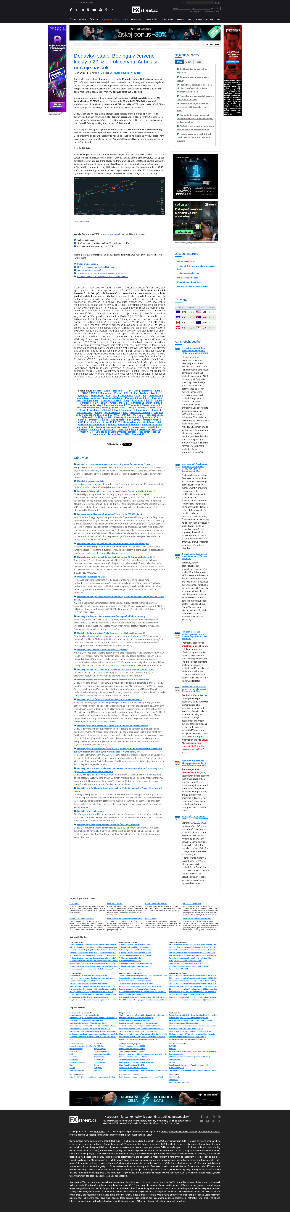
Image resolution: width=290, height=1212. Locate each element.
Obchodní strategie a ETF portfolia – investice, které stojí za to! (192, 1034)
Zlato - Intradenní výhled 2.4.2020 (131, 1051)
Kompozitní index (100, 1062)
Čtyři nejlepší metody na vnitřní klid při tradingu (136, 1018)
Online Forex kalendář (187, 278)
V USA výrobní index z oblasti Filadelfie (133, 966)
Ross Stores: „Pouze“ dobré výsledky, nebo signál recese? (141, 986)
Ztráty (103, 403)
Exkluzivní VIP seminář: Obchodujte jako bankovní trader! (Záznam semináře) (194, 763)
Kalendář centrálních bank (189, 282)
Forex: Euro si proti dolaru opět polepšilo (84, 1015)
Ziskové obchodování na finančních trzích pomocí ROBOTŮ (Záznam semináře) (195, 350)
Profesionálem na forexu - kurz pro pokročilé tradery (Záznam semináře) (194, 689)
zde (79, 1198)
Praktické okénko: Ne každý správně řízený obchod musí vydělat (92, 989)
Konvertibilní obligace (77, 1062)
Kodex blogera (213, 1131)
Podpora (129, 398)
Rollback (97, 1070)
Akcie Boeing (117, 420)
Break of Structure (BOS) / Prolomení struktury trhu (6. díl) (190, 1031)
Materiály (94, 429)
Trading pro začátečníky (108, 427)
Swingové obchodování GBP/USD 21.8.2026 (185, 961)
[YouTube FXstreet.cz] (94, 10)
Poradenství (127, 410)
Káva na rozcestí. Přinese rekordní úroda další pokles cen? (91, 969)
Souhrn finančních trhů (102, 1054)
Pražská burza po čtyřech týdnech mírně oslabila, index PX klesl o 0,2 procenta (194, 137)
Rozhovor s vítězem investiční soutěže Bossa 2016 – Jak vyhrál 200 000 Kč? (193, 1051)
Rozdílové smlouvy (113, 405)
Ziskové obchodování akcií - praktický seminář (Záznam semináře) (195, 556)
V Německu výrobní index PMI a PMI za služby (135, 952)
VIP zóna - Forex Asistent (192, 904)
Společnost (149, 422)
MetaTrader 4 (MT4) (176, 1068)
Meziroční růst (84, 412)
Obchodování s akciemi (88, 398)
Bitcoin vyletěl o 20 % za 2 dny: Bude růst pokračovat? (88, 975)
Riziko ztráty (133, 420)
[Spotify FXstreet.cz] (100, 10)
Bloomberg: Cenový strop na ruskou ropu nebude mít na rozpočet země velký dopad (143, 1070)
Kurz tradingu (93, 422)
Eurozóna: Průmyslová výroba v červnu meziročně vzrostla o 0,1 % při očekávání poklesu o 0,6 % (93, 1018)
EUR (108, 395)
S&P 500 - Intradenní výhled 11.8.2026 (133, 1057)
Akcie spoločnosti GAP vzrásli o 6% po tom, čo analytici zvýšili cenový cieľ (93, 1037)
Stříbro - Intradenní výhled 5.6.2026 (132, 1046)
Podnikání (84, 403)
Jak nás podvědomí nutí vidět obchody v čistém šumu (88, 983)
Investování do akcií (111, 400)
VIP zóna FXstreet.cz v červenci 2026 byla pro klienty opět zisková (93, 961)
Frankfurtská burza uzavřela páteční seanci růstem (137, 989)
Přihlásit (215, 9)
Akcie (107, 391)
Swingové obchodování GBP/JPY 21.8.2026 (185, 963)
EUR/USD (172, 1046)
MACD (85, 393)
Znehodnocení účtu (176, 1054)
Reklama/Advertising (115, 1135)
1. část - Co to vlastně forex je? (156, 904)
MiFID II (123, 403)
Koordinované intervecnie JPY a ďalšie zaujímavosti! (188, 1065)
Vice (125, 427)
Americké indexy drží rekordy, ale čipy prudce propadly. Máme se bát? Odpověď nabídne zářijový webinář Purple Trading (93, 944)
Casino (96, 1065)
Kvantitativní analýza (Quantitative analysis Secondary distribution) (81, 1046)
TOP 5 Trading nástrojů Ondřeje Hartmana (115, 432)
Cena (139, 398)
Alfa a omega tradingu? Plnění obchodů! (183, 1023)
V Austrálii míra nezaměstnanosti (131, 969)
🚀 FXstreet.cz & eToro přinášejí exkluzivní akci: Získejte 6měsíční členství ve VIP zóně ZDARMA (93, 955)
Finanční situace (150, 405)
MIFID (94, 393)
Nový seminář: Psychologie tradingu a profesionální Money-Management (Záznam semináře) (194, 467)
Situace (155, 410)
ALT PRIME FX (99, 1059)
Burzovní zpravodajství (121, 73)
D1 (159, 427)
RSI (126, 393)
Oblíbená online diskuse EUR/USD (193, 287)
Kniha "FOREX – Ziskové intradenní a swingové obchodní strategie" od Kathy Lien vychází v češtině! (93, 1077)
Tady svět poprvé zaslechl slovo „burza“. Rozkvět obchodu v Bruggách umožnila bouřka (93, 952)
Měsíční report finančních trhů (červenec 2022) (186, 1028)
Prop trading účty (100, 1049)
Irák (116, 410)
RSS (129, 1135)
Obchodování (126, 395)
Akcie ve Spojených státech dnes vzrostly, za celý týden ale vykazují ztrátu (194, 107)
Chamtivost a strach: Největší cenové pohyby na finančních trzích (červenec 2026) (93, 966)
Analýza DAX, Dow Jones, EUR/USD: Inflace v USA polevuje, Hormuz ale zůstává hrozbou (93, 994)
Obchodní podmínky (95, 1135)
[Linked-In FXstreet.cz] (88, 10)
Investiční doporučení (87, 400)
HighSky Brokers (175, 1077)
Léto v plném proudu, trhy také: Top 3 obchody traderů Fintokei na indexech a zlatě (93, 963)
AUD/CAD (172, 1049)
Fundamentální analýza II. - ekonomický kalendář (187, 1039)
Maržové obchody (76, 1049)
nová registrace (196, 12)
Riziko (133, 393)
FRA (70, 1065)
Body (133, 429)
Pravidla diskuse (77, 1135)
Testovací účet (137, 427)
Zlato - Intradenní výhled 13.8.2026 (132, 1065)
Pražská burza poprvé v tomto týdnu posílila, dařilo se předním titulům (193, 955)
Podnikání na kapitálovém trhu (145, 403)
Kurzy (126, 400)
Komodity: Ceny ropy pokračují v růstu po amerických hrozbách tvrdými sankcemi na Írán (195, 118)
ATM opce (73, 1051)
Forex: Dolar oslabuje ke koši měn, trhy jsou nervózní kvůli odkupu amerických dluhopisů (194, 88)
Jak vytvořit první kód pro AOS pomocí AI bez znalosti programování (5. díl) (93, 947)
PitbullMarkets (99, 1046)
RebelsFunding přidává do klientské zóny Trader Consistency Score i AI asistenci (193, 1020)
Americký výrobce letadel (126, 417)
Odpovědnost (109, 429)
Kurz (157, 391)
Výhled (113, 403)
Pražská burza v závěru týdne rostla (132, 994)
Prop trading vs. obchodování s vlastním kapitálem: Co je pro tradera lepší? (93, 1000)
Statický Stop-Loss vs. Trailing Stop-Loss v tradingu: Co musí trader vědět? (143, 1015)
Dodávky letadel (103, 417)
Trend (154, 393)
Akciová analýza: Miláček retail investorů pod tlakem (88, 997)
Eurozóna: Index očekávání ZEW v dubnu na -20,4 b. (88, 1023)
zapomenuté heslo (213, 12)
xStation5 (106, 410)
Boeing (98, 412)
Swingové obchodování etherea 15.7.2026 (134, 1059)
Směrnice (123, 429)
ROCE (149, 400)
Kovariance (73, 1059)
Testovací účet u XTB (118, 434)
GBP (71, 1039)
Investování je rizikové (150, 429)
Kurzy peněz (98, 1068)
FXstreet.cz (99, 1131)
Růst (125, 412)
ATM (71, 1054)
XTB (100, 73)
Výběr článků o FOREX (142, 1135)
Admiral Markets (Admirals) (179, 1082)
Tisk (139, 73)
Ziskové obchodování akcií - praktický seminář (186, 994)
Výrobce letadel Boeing (95, 415)
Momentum (105, 393)
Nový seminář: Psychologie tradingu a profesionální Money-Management (193, 992)
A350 (80, 422)
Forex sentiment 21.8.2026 (178, 969)
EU (144, 395)
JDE (141, 415)
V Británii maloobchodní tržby (130, 958)
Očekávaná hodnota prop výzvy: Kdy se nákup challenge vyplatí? (92, 958)
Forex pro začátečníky (115, 904)
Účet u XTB (85, 432)
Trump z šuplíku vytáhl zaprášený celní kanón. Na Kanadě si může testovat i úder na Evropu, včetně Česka (143, 975)
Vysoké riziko (118, 407)
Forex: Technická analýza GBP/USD (132, 1049)
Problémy (140, 407)
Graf (147, 398)
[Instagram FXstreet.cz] (82, 10)
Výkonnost (83, 395)
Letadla (151, 427)
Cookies (201, 1131)
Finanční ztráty (155, 407)
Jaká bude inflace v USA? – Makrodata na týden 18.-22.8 (89, 1028)
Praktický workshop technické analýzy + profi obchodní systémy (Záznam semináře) (195, 635)
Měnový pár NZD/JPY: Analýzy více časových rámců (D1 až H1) (142, 1037)
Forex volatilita (150, 918)
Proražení (94, 420)
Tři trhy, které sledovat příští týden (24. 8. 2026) (136, 983)
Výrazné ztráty (99, 1057)
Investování (146, 391)
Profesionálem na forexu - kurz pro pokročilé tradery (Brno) (141, 1077)
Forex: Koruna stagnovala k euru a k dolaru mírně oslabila (190, 958)
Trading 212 (173, 1080)
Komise (158, 400)
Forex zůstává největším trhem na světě (197, 918)
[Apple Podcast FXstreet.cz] (106, 10)
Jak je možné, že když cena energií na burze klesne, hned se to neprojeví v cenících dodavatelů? (93, 1031)
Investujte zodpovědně (87, 407)
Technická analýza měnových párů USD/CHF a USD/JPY (139, 1026)
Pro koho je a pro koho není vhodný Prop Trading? (187, 1037)
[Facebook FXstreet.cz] (71, 10)
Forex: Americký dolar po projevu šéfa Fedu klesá (137, 1062)
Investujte (94, 410)
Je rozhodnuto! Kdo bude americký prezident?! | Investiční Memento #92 (193, 1070)
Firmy (95, 403)
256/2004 (82, 429)
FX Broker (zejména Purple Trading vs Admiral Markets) (189, 1057)
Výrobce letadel (112, 412)
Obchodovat (155, 395)
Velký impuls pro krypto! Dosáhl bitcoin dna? (85, 981)
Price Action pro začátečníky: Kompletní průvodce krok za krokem (193, 1015)
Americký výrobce (152, 420)
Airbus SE (107, 422)
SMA (129, 407)
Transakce (118, 391)
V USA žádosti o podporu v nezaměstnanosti (135, 963)
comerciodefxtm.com (102, 1051)
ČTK (138, 1201)
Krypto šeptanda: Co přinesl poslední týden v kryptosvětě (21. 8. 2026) (93, 986)
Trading (144, 393)
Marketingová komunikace (91, 424)
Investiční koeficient (76, 1070)
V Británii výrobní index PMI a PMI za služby (135, 950)
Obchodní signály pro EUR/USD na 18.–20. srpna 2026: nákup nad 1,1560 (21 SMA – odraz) (93, 1026)
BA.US (105, 420)
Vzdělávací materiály (140, 412)
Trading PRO (138, 434)
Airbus (83, 410)
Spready (97, 391)
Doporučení (97, 395)
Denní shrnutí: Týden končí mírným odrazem (135, 981)
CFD (128, 391)
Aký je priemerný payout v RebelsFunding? (134, 1020)
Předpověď (137, 400)
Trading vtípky (174, 1059)
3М (159, 422)
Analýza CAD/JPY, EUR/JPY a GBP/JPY (133, 1068)
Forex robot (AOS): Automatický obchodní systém (125, 918)
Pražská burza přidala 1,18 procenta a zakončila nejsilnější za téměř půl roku (143, 1054)
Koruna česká (74, 1057)
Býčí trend (87, 417)
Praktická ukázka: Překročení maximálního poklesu (138, 1039)
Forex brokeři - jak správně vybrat (81, 918)
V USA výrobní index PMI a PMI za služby (134, 947)
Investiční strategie (112, 398)
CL (134, 415)
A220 (117, 422)
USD (115, 395)
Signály (172, 1062)
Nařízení (82, 420)
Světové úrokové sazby (188, 273)
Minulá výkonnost (131, 422)
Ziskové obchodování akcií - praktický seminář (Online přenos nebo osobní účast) (193, 1000)
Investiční (157, 398)
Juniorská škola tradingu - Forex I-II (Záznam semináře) (195, 817)
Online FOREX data (186, 261)
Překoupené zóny (154, 415)
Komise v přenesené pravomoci (123, 424)
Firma (105, 407)
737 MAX (114, 415)
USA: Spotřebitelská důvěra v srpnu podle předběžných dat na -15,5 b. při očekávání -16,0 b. (143, 997)
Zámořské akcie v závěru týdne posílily (133, 978)
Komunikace (142, 410)
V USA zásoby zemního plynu (130, 961)
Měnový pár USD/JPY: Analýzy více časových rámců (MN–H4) (91, 992)
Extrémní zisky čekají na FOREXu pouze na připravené (188, 1018)
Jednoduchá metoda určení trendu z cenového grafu (138, 1031)
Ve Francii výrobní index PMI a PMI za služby (135, 955)
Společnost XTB (150, 417)
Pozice (117, 393)
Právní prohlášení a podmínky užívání (179, 1131)
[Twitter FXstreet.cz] (76, 10)
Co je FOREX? (74, 904)
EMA (136, 391)
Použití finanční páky (91, 405)
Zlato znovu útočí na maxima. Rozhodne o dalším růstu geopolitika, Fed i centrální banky (93, 978)
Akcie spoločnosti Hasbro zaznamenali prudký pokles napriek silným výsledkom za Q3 (93, 1034)
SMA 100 (126, 415)
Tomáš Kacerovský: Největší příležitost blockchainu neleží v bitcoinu (93, 950)
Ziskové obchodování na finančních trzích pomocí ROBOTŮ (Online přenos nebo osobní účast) (193, 975)
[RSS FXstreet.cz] (112, 10)
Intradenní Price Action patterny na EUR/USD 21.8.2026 (189, 966)
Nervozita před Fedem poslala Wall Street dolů (86, 1020)
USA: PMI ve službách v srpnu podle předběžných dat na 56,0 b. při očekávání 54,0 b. (143, 1000)
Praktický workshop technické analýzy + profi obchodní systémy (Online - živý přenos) (193, 981)
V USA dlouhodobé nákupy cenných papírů (134, 944)
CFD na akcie (132, 405)
